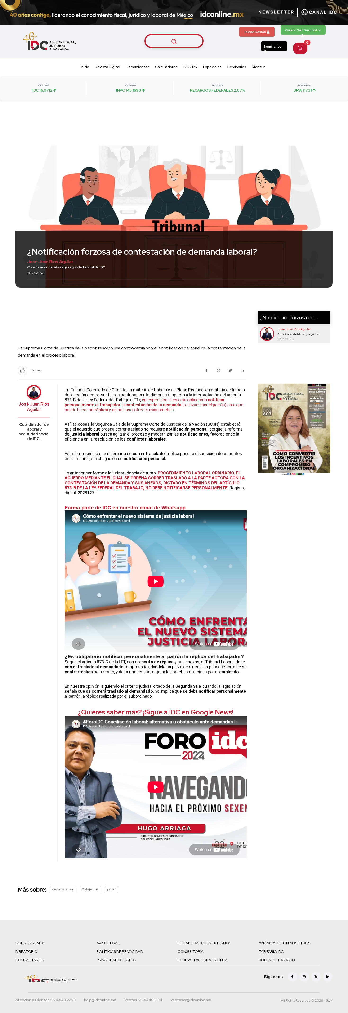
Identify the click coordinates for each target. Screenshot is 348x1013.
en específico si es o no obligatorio (175, 399)
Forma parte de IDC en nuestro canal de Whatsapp (125, 507)
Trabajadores (90, 889)
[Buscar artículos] (174, 41)
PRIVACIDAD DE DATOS (116, 960)
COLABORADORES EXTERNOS (204, 943)
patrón (111, 889)
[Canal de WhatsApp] (319, 12)
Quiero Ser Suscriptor (303, 30)
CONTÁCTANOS (29, 960)
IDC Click (190, 66)
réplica (101, 409)
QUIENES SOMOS (30, 943)
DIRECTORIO (26, 951)
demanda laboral (63, 889)
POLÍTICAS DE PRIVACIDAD (120, 951)
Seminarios (272, 46)
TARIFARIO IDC (271, 951)
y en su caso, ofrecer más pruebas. (142, 409)
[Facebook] (292, 977)
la (122, 404)
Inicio (85, 66)
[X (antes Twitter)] (316, 977)
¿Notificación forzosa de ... (289, 317)
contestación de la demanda (153, 404)
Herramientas (137, 66)
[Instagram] (304, 977)
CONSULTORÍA (191, 951)
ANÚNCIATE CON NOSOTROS (284, 943)
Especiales (212, 66)
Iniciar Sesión (256, 32)
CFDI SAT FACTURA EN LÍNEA (203, 960)
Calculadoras (166, 66)
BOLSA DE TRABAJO (277, 960)
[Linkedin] (328, 977)
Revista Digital (107, 66)
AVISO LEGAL (108, 943)
